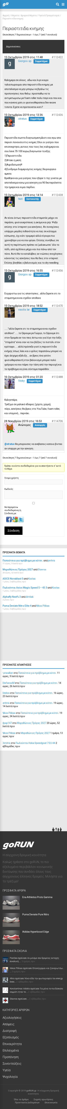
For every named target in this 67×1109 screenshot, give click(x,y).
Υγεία (6, 1070)
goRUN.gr (31, 1090)
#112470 (57, 305)
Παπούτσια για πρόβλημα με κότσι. (23, 560)
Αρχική (6, 15)
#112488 (57, 377)
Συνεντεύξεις (12, 1063)
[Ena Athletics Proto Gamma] (11, 908)
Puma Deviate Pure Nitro (35, 914)
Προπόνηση (11, 1057)
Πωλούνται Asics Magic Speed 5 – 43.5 (25, 587)
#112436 (57, 115)
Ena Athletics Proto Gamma (37, 897)
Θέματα (15, 15)
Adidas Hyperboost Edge (35, 931)
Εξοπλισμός (11, 1037)
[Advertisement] (26, 637)
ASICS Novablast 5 (13, 578)
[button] (9, 521)
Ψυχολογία (10, 1076)
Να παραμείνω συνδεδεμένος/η (12, 509)
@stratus (9, 444)
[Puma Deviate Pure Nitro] (11, 926)
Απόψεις (8, 1024)
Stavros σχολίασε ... (19, 998)
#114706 (57, 421)
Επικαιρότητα (12, 1044)
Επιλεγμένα (11, 1050)
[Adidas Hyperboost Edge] (11, 943)
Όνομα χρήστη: (11, 478)
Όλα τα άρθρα (21, 1099)
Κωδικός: (9, 489)
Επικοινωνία (51, 1102)
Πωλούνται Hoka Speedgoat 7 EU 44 (35, 743)
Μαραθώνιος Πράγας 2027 (18, 569)
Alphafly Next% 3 (12, 596)
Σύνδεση (13, 530)
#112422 (57, 57)
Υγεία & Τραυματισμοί (48, 15)
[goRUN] (6, 5)
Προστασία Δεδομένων (27, 1102)
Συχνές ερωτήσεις (43, 1099)
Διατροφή (9, 1031)
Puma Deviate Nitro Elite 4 (17, 605)
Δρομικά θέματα (29, 15)
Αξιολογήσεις (12, 1017)
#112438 (57, 195)
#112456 (57, 270)
